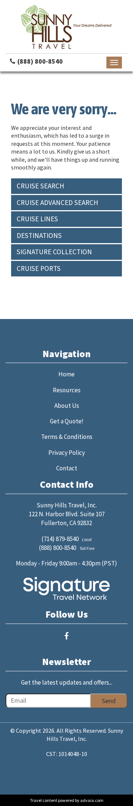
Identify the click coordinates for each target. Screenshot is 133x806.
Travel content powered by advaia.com (66, 800)
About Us (66, 406)
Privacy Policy (66, 453)
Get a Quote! (66, 421)
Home (66, 374)
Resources (67, 390)
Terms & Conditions (66, 437)
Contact (66, 468)
